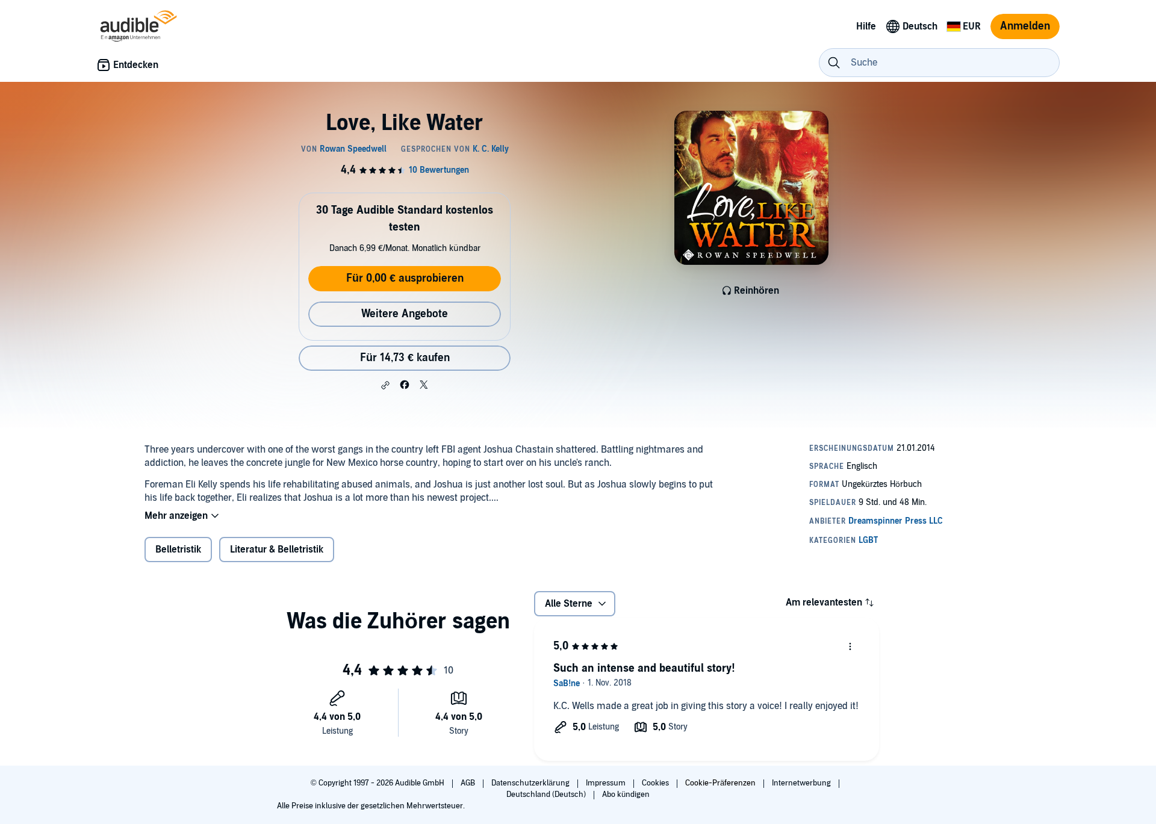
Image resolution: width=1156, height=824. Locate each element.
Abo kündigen (626, 794)
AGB (469, 783)
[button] (385, 385)
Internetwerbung (802, 783)
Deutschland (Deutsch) (547, 794)
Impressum (606, 783)
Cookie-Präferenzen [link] (720, 783)
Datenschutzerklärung (531, 783)
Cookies (656, 783)
